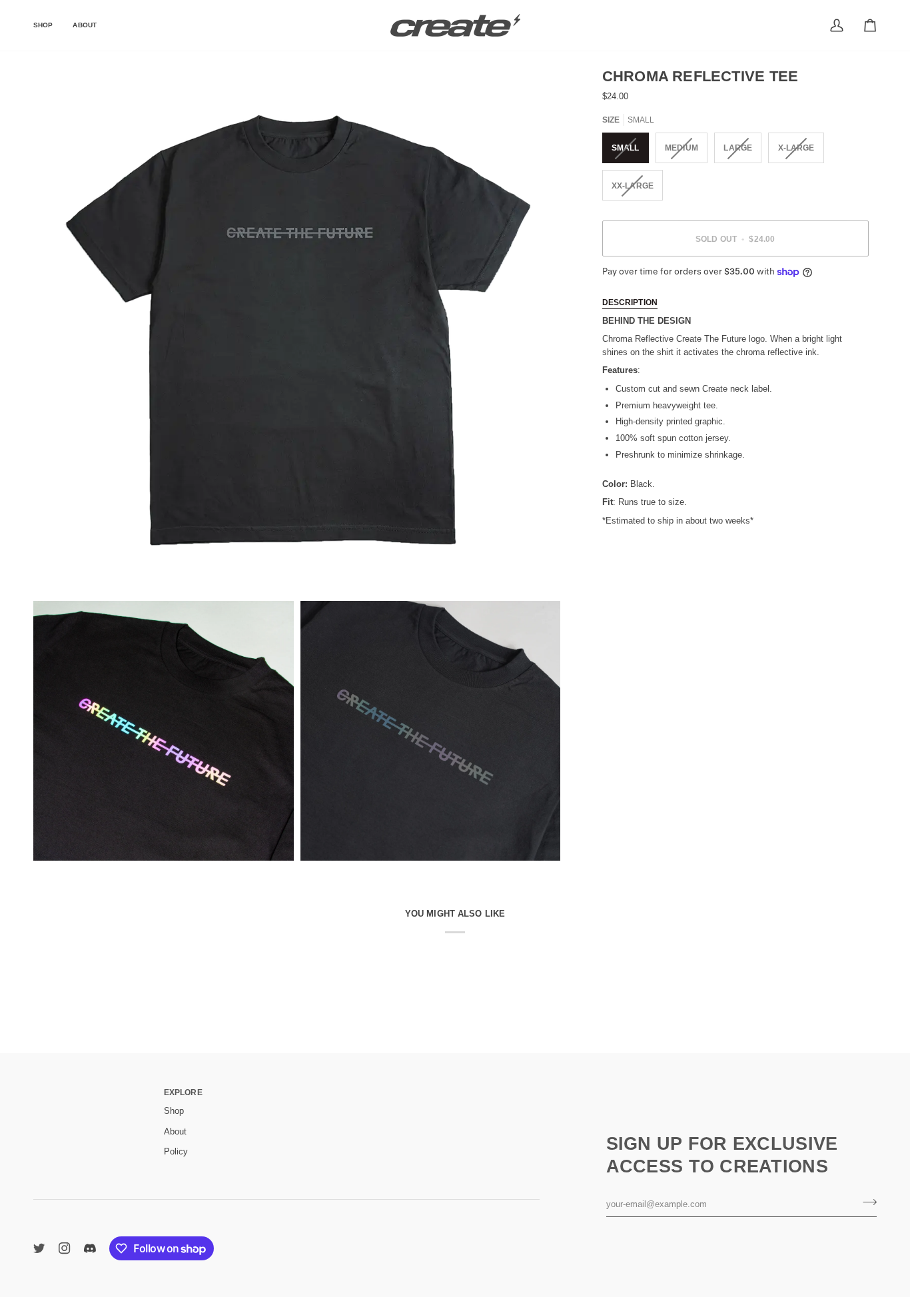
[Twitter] (39, 1248)
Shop (174, 1111)
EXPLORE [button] (183, 1092)
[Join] (866, 1202)
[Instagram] (65, 1248)
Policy (176, 1151)
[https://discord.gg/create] (90, 1248)
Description (630, 302)
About (175, 1131)
